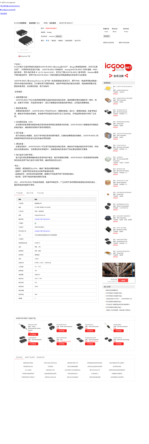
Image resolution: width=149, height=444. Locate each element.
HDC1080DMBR (72, 366)
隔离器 (121, 231)
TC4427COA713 (121, 145)
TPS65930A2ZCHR (90, 338)
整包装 (54, 40)
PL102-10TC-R (118, 338)
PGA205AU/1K (89, 324)
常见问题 (40, 193)
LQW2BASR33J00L (50, 373)
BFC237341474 (95, 370)
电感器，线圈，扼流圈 (126, 219)
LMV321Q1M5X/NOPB (94, 366)
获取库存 (58, 36)
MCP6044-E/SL (121, 169)
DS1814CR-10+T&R (122, 180)
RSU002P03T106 (61, 324)
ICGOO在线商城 (20, 23)
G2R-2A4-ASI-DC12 (50, 363)
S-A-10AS (28, 370)
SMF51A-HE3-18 (50, 377)
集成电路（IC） (35, 23)
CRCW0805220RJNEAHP (124, 192)
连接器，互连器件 (124, 162)
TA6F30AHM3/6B (94, 377)
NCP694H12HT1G (122, 110)
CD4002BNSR (32, 338)
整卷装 (60, 40)
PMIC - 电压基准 (50, 23)
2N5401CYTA (50, 370)
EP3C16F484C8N (62, 338)
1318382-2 (120, 157)
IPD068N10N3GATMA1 (94, 363)
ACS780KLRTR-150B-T (117, 363)
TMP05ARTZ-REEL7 (28, 377)
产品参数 (19, 193)
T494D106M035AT (28, 373)
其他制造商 (40, 357)
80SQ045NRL (117, 324)
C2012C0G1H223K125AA (124, 133)
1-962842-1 (95, 373)
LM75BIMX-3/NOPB (117, 377)
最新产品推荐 (30, 357)
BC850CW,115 (28, 366)
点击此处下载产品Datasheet (42, 219)
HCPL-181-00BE (121, 228)
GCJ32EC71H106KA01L (72, 370)
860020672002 (28, 363)
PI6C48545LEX (73, 373)
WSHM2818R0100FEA (123, 122)
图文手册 (30, 193)
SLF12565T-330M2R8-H (123, 216)
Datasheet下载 (25, 56)
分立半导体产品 (124, 208)
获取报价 (106, 36)
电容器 (121, 102)
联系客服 (33, 334)
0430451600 (117, 366)
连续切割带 (68, 40)
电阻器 (121, 125)
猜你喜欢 (19, 357)
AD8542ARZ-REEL (122, 239)
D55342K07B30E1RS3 (123, 251)
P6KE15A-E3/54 (32, 324)
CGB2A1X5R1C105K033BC (124, 98)
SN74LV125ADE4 (72, 377)
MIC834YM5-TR (72, 363)
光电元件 (122, 92)
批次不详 (78, 40)
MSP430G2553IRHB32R (117, 370)
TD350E (50, 366)
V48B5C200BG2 (117, 373)
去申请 (123, 280)
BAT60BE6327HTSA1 (123, 204)
